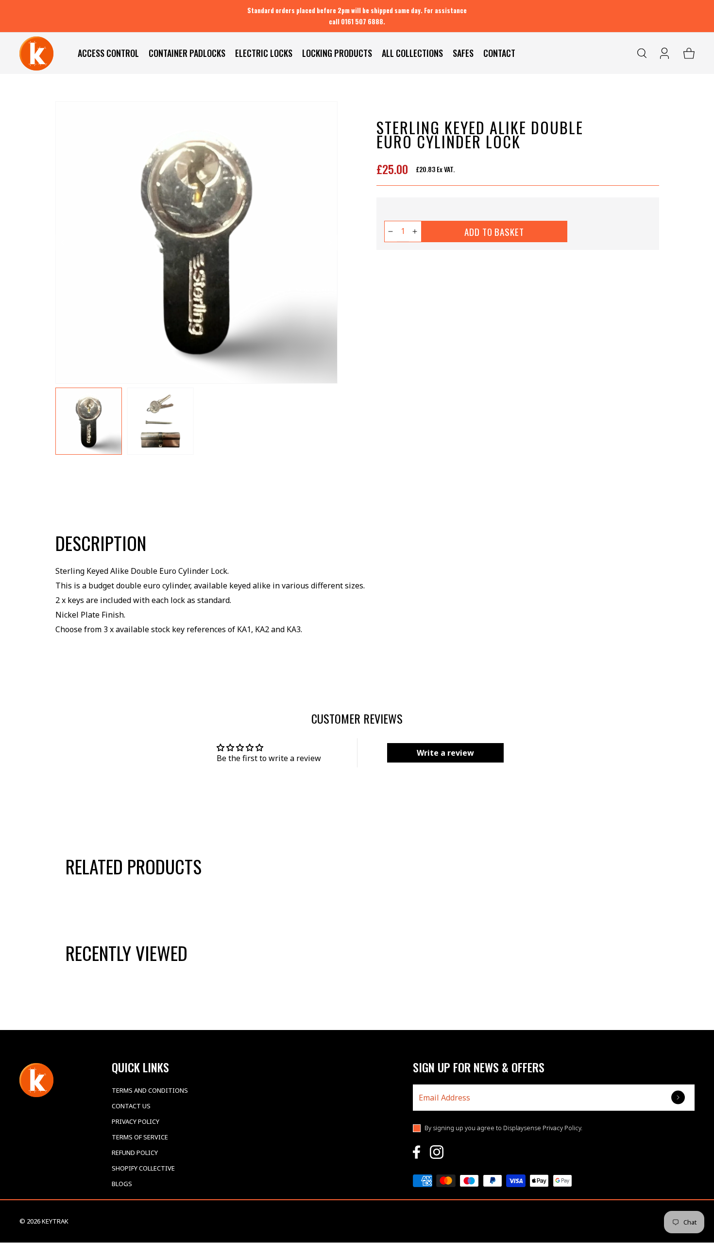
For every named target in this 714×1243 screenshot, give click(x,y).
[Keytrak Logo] (36, 53)
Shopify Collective (143, 1168)
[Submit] (679, 1097)
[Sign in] (665, 53)
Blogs (122, 1183)
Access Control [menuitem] (108, 53)
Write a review (445, 752)
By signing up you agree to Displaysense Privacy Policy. (503, 1127)
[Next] (330, 242)
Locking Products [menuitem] (337, 53)
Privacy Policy (135, 1121)
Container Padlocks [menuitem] (187, 53)
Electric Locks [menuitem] (263, 53)
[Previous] (63, 242)
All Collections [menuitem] (412, 53)
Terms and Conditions (150, 1090)
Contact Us (131, 1105)
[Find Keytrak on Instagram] (436, 1152)
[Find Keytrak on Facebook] (416, 1152)
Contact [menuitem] (499, 53)
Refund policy (135, 1152)
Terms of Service (140, 1137)
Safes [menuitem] (463, 53)
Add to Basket (494, 231)
